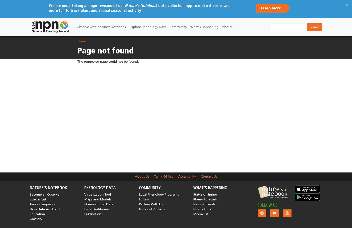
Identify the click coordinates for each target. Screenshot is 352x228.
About (227, 27)
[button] (273, 192)
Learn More (271, 8)
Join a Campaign (42, 204)
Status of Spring (205, 194)
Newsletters (202, 209)
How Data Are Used (45, 209)
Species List (38, 199)
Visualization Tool (97, 194)
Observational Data (98, 204)
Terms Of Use (163, 176)
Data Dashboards (97, 209)
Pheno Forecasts (205, 199)
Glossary (36, 219)
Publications (93, 214)
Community (178, 27)
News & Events (204, 204)
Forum (144, 199)
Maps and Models (97, 199)
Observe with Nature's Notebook (101, 27)
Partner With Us (151, 204)
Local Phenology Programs (159, 194)
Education (37, 214)
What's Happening (204, 27)
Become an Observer (45, 194)
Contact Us (209, 176)
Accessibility (187, 176)
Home (82, 41)
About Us (142, 176)
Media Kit (200, 214)
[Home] (51, 27)
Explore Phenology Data (148, 27)
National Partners (152, 209)
